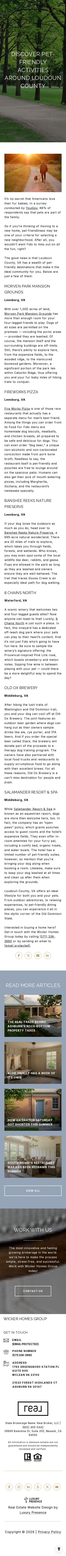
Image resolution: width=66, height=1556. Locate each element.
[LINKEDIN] (28, 1487)
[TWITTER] (47, 1487)
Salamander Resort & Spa (33, 809)
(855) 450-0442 (33, 1427)
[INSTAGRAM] (18, 1487)
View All (33, 1190)
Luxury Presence (33, 1512)
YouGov (31, 208)
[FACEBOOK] (9, 1487)
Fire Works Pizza (17, 408)
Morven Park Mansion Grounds (28, 313)
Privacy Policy (49, 1532)
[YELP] (37, 1487)
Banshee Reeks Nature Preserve (28, 532)
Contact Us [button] (33, 1291)
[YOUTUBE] (56, 1487)
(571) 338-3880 (22, 1355)
